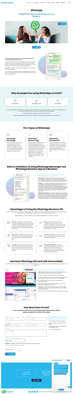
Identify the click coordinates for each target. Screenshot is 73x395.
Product (31, 2)
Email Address (29, 316)
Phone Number (8, 322)
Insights (57, 2)
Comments (7, 328)
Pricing (48, 2)
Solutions (36, 2)
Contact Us (62, 2)
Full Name (7, 316)
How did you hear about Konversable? (12, 338)
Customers (42, 2)
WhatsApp (22, 345)
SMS (13, 345)
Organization (28, 322)
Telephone (8, 345)
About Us (53, 2)
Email (17, 345)
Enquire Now (62, 23)
